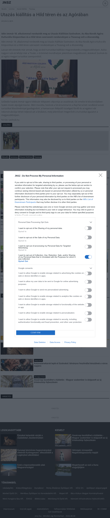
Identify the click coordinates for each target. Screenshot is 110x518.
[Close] (101, 176)
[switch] (88, 228)
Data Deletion (40, 342)
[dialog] (55, 259)
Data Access (55, 342)
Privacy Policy (70, 342)
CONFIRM (36, 333)
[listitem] (55, 222)
